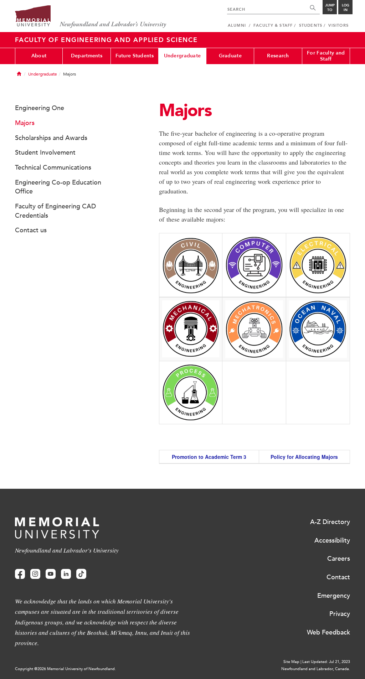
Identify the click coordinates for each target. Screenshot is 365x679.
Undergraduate (182, 56)
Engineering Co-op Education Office (58, 187)
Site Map (291, 661)
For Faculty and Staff (326, 56)
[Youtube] (51, 574)
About (38, 56)
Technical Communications (53, 167)
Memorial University (90, 16)
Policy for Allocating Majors (304, 456)
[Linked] (66, 574)
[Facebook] (20, 574)
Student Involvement (45, 152)
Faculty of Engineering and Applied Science (106, 40)
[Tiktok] (81, 574)
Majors (25, 123)
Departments (86, 56)
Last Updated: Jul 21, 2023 (326, 661)
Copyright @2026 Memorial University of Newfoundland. (65, 669)
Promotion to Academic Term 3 (209, 456)
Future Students (134, 56)
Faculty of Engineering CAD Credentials (55, 210)
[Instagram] (35, 574)
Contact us (31, 230)
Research (278, 56)
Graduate (230, 56)
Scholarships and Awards (51, 138)
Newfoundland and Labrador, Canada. (315, 669)
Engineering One (39, 108)
